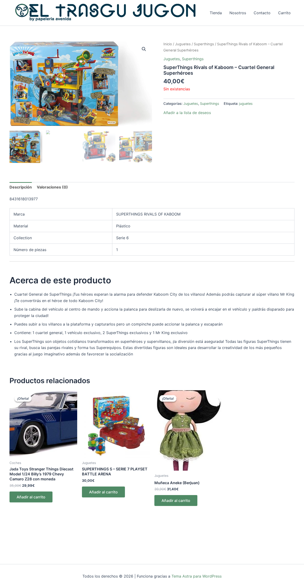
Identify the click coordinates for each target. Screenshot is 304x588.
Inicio (167, 44)
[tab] (21, 187)
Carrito (284, 12)
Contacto (262, 12)
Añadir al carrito (31, 497)
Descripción (21, 187)
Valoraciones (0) (52, 187)
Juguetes (183, 44)
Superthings (204, 44)
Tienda (216, 12)
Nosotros (237, 12)
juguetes (246, 103)
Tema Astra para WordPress (196, 576)
